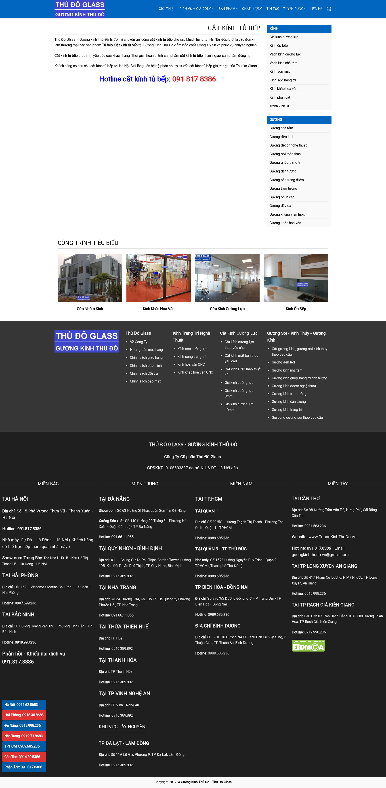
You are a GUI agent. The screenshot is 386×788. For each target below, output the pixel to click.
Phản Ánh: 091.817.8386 (23, 767)
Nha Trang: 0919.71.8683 (23, 736)
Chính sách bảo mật (145, 381)
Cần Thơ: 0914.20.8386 (22, 757)
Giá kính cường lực (284, 37)
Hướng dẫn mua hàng (146, 350)
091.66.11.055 (122, 537)
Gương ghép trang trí (285, 162)
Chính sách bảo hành (146, 365)
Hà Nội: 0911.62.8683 (21, 705)
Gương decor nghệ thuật (288, 145)
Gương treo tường (283, 188)
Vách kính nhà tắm (284, 63)
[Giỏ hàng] (328, 9)
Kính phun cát (280, 97)
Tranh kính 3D (280, 106)
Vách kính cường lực (285, 54)
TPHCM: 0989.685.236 (22, 746)
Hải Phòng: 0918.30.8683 (24, 715)
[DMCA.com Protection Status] (308, 645)
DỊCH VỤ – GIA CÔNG (196, 9)
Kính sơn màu (280, 71)
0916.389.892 (122, 576)
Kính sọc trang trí (283, 80)
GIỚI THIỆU (167, 9)
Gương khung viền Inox (287, 214)
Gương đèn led (281, 137)
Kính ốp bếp (279, 45)
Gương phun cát (282, 197)
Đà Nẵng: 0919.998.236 (22, 725)
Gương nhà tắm (281, 128)
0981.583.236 (315, 526)
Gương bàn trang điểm (287, 180)
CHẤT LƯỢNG (252, 9)
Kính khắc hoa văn (284, 89)
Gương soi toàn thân (285, 154)
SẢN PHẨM (227, 9)
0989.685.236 (218, 538)
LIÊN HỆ (316, 9)
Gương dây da (280, 206)
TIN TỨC (272, 9)
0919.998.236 (315, 593)
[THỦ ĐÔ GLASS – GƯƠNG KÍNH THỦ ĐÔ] (86, 9)
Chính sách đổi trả (144, 373)
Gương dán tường (283, 171)
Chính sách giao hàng (146, 357)
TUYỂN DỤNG (293, 9)
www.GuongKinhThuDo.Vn (332, 536)
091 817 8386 (194, 79)
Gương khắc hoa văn (285, 223)
